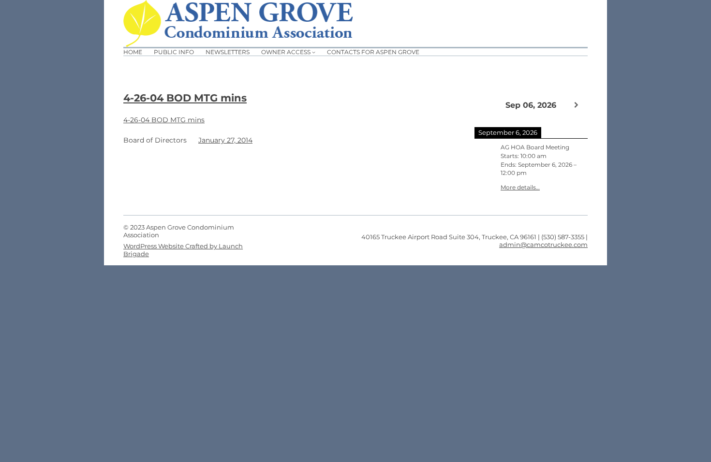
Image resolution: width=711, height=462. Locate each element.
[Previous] (485, 104)
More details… (520, 187)
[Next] (576, 105)
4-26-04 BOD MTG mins (185, 98)
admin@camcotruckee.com (543, 244)
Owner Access (286, 52)
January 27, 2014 (225, 140)
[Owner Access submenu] (313, 52)
